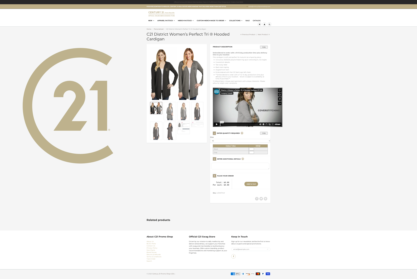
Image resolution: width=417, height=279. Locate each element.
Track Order (151, 259)
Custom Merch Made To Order (210, 21)
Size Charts (151, 250)
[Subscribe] (267, 249)
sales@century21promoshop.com (259, 6)
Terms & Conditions (154, 257)
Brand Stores (151, 252)
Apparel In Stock (165, 21)
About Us (150, 241)
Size (212, 137)
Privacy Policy (152, 248)
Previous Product (248, 34)
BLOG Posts (151, 244)
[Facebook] (233, 256)
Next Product (263, 34)
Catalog (257, 21)
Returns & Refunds (154, 254)
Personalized (158, 29)
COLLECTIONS (234, 21)
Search (149, 261)
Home (149, 29)
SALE (248, 21)
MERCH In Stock (185, 21)
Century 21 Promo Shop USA (163, 274)
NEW (150, 21)
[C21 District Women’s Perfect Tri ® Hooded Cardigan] (176, 73)
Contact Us (151, 246)
